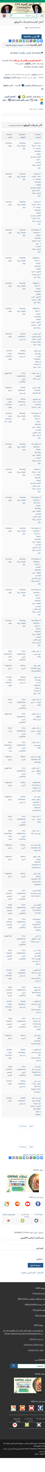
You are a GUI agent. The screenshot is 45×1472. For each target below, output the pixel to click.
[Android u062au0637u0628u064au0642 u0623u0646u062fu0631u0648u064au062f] (20, 1)
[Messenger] (38, 41)
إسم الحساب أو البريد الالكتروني (31, 1238)
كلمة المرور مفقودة (28, 1272)
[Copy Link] (17, 41)
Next (31, 1126)
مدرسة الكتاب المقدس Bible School (31, 1299)
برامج (5, 100)
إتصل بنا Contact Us (35, 1350)
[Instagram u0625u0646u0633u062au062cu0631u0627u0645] (29, 1)
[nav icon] (42, 15)
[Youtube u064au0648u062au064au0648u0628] (39, 1)
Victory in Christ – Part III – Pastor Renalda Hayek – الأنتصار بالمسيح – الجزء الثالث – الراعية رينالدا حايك (36, 213)
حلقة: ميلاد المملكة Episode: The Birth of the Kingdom (36, 879)
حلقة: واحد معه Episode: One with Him (36, 847)
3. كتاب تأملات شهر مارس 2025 (36, 654)
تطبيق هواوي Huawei (9, 1214)
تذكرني (38, 1259)
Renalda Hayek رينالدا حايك (21, 146)
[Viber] (31, 41)
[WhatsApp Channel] (26, 1)
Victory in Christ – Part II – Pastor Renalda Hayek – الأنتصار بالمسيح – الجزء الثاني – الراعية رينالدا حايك (36, 480)
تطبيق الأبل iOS (38, 1214)
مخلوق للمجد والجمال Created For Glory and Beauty (36, 924)
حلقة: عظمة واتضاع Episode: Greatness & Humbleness (36, 862)
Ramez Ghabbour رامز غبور (22, 336)
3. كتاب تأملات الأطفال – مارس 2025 (36, 376)
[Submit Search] (11, 15)
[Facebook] (41, 41)
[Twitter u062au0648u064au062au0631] (32, 1)
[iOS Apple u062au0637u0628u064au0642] (16, 1)
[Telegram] (24, 41)
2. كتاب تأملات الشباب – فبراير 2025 (36, 731)
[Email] (27, 41)
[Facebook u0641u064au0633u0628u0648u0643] (42, 1)
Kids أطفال (8, 373)
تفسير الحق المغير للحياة (20, 100)
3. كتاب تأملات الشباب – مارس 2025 (36, 702)
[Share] (10, 41)
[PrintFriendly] (20, 41)
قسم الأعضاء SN (39, 1310)
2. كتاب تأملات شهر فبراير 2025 (36, 745)
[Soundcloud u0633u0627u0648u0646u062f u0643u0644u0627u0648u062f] (36, 1)
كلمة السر (39, 1248)
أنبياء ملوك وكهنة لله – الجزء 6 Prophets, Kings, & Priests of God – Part (37, 359)
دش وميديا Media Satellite (35, 1304)
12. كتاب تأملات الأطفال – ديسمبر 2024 (36, 938)
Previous (23, 1126)
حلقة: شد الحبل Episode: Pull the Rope (36, 759)
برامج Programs (38, 1293)
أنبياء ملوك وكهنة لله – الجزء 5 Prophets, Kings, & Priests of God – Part (37, 685)
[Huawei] (13, 1)
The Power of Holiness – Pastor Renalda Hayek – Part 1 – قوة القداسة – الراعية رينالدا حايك (36, 241)
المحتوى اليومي (10, 96)
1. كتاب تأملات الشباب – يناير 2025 (36, 819)
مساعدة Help (40, 1315)
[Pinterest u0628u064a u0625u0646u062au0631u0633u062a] (23, 1)
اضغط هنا (7, 77)
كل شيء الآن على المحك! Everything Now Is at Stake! (36, 1023)
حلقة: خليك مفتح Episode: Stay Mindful (36, 668)
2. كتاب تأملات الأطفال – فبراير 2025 (36, 716)
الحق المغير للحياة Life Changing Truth (28, 6)
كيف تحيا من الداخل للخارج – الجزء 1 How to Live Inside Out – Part (36, 339)
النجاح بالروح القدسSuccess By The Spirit (36, 893)
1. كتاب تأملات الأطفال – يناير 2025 (36, 771)
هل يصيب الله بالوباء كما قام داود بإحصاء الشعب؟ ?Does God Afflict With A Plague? (36, 1106)
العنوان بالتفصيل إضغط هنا (33, 66)
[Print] (13, 41)
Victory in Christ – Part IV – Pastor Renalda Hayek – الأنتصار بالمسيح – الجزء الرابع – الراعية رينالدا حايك (36, 185)
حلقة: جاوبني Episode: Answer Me (36, 390)
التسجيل (40, 1272)
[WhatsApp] (34, 41)
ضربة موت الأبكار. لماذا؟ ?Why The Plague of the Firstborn (36, 1086)
